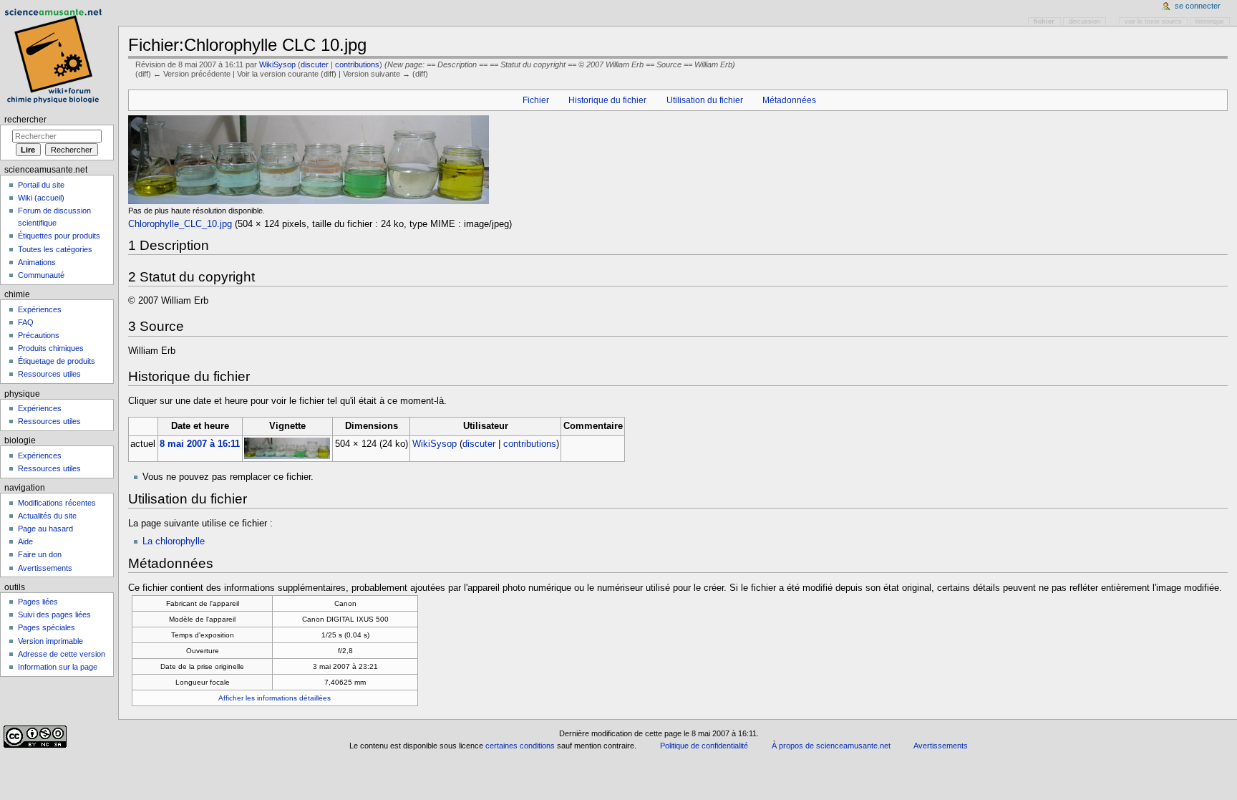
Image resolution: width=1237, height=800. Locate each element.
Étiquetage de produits (56, 361)
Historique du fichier (607, 100)
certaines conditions (520, 745)
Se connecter (1198, 5)
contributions (357, 64)
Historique (1209, 21)
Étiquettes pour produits (59, 235)
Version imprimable (50, 641)
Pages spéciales (46, 627)
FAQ (26, 322)
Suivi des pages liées (54, 614)
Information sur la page (57, 666)
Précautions (38, 335)
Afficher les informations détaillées (274, 698)
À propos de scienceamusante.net (831, 745)
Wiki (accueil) (41, 197)
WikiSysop (277, 64)
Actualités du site (47, 515)
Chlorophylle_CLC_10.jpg (180, 224)
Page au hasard (45, 528)
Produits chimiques (51, 348)
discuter (315, 64)
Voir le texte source (1153, 21)
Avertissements (45, 568)
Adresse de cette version (61, 654)
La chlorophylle (173, 541)
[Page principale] (55, 55)
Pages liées (38, 601)
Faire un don (40, 554)
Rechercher (25, 119)
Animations (37, 262)
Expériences (40, 309)
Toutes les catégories (55, 249)
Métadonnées (789, 100)
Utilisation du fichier (704, 100)
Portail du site (41, 184)
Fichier (536, 100)
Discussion (1084, 21)
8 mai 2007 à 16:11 (200, 444)
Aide (25, 541)
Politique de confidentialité (704, 745)
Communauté (41, 275)
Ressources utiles (49, 374)
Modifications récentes (57, 502)
